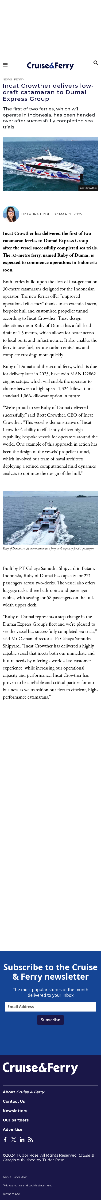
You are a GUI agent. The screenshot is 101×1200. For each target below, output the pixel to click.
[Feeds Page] (30, 1139)
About (23, 1092)
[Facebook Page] (5, 1139)
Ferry (19, 79)
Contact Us (14, 1101)
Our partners (16, 1120)
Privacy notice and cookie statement (27, 1185)
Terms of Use (11, 1194)
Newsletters (15, 1111)
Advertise (13, 1129)
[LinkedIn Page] (22, 1139)
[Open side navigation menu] (5, 64)
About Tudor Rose (15, 1177)
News (7, 79)
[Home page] (50, 66)
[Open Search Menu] (95, 62)
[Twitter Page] (13, 1139)
